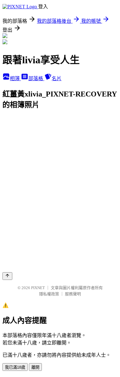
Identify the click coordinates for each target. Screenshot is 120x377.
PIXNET (38, 287)
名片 (57, 78)
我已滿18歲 (15, 367)
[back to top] (7, 276)
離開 (35, 367)
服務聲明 (73, 294)
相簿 (15, 78)
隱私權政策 (49, 294)
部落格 (36, 78)
